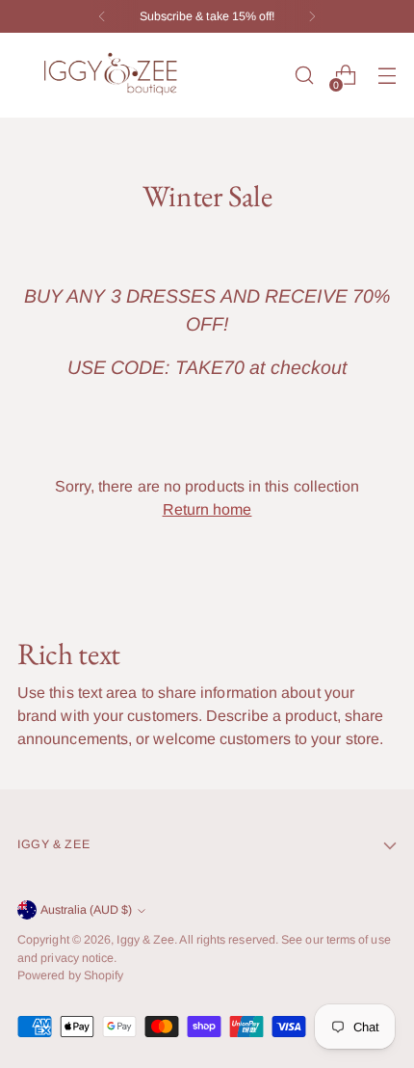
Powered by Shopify (70, 975)
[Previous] (102, 16)
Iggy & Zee (145, 940)
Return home (207, 509)
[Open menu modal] (386, 75)
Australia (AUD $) (86, 910)
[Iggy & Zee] (113, 75)
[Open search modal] (303, 75)
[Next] (312, 16)
